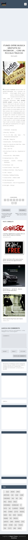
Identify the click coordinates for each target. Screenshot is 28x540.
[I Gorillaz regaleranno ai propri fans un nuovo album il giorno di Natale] (14, 228)
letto (16, 511)
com (16, 495)
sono (5, 525)
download (15, 505)
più (10, 518)
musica (22, 511)
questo (6, 521)
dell (5, 501)
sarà (11, 521)
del (21, 498)
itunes (10, 511)
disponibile (7, 505)
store (10, 525)
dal (13, 498)
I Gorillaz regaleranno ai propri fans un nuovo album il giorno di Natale (14, 234)
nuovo (20, 515)
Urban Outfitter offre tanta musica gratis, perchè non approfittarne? (13, 259)
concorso (7, 498)
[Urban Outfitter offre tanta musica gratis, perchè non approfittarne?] (14, 248)
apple (18, 491)
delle (15, 501)
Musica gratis (14, 56)
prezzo (16, 518)
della (9, 501)
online (6, 518)
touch (20, 525)
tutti (9, 528)
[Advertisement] (14, 23)
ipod (5, 511)
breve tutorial (17, 113)
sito (23, 521)
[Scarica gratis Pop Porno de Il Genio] (14, 305)
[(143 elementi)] (4, 491)
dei (17, 498)
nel (10, 515)
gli (9, 508)
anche (12, 491)
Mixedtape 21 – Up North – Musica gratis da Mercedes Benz (12, 289)
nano (5, 515)
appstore (6, 495)
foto (5, 508)
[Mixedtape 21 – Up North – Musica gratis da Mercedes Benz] (14, 275)
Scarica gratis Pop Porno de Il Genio (13, 318)
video (19, 528)
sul (16, 525)
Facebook (13, 89)
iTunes (22, 95)
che (12, 495)
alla (7, 491)
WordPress (14, 538)
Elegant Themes (14, 536)
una (15, 528)
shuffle (17, 521)
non (14, 515)
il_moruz (15, 508)
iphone (22, 508)
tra (5, 528)
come (21, 495)
